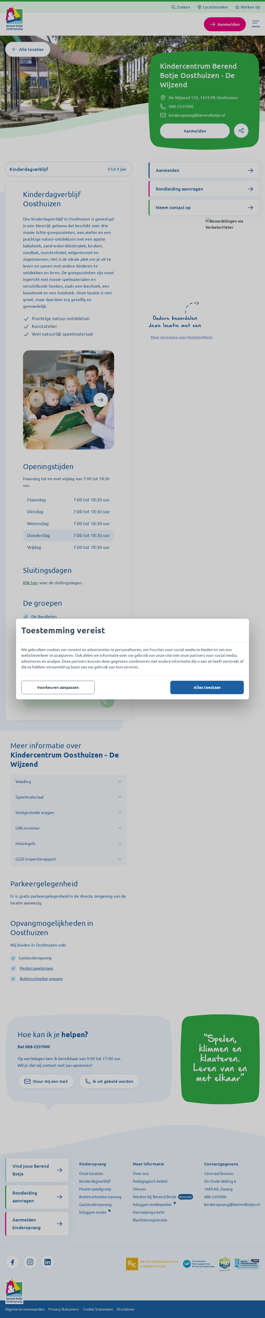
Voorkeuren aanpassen (58, 687)
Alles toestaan (207, 687)
